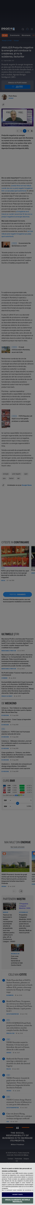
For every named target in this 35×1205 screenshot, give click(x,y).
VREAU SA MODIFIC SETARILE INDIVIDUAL (17, 1200)
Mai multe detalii (13, 1188)
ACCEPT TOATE (17, 1194)
